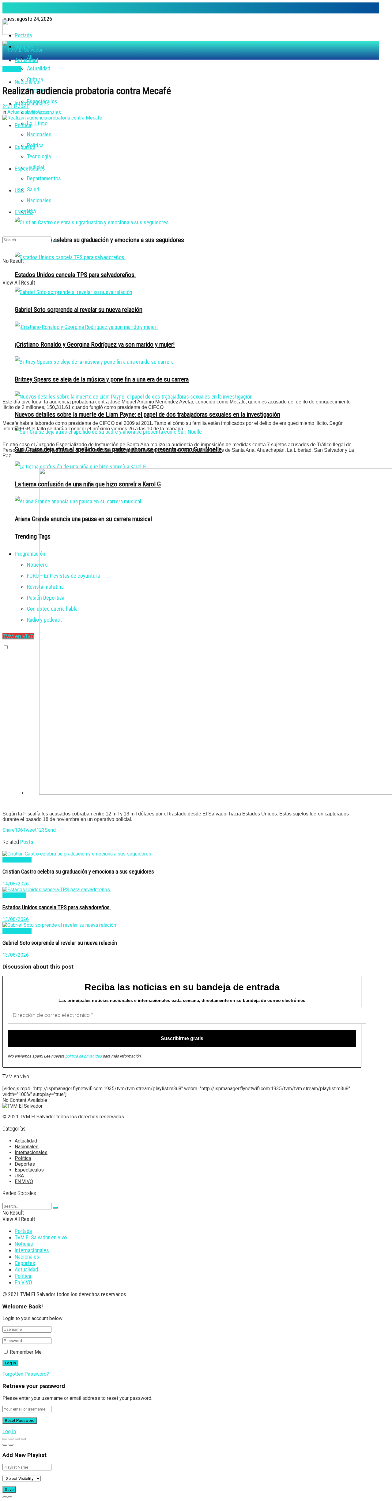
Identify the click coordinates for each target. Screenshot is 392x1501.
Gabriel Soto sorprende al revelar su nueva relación (59, 943)
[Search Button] (55, 241)
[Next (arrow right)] (11, 1445)
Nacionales (39, 134)
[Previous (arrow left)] (4, 1445)
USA (19, 190)
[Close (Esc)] (4, 1439)
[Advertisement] (181, 351)
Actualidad (38, 68)
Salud (33, 189)
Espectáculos (30, 168)
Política (35, 145)
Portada (23, 1231)
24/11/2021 (15, 106)
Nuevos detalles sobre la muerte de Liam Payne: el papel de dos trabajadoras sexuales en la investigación (147, 414)
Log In (9, 1431)
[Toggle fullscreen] (17, 1439)
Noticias (41, 112)
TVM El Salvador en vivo (41, 1237)
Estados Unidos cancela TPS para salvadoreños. (75, 274)
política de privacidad (83, 1056)
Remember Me (26, 1352)
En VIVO (23, 1282)
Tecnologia (39, 156)
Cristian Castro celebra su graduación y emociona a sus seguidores (99, 240)
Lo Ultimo (37, 123)
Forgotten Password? (25, 1374)
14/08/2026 (15, 884)
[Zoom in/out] (23, 1439)
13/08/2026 (15, 919)
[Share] (11, 1439)
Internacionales (32, 103)
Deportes (25, 147)
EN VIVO (24, 212)
